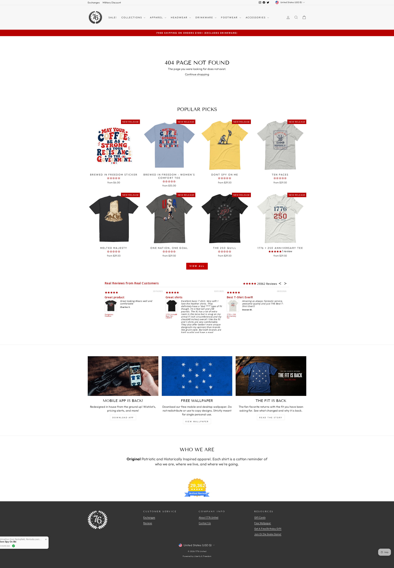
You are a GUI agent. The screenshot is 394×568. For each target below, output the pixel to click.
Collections (132, 17)
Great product (115, 297)
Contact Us (205, 523)
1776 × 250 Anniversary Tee (231, 316)
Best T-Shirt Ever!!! (240, 297)
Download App (123, 417)
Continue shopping (197, 74)
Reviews (147, 523)
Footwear (230, 17)
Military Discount (112, 2)
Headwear (180, 17)
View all (197, 266)
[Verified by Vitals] (39, 545)
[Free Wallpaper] (197, 376)
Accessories (256, 17)
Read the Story (270, 417)
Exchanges (94, 2)
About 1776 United (208, 517)
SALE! (113, 17)
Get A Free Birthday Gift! (267, 528)
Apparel (157, 17)
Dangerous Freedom (109, 315)
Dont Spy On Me (33, 541)
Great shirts (174, 297)
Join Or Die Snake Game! (267, 534)
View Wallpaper (197, 421)
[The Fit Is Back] (271, 376)
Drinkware (204, 17)
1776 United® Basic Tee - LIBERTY (171, 316)
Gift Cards (260, 517)
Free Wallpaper (262, 523)
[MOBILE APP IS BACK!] (123, 376)
